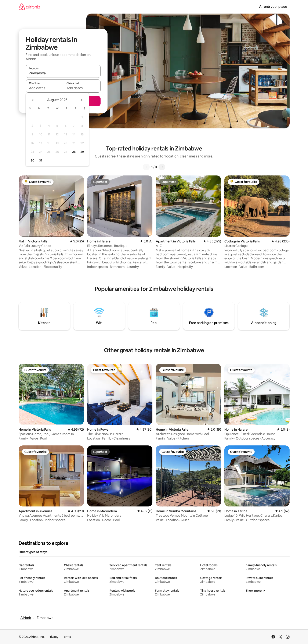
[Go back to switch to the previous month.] (33, 100)
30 (32, 160)
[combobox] (63, 73)
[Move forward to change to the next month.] (81, 100)
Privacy (53, 637)
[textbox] (44, 87)
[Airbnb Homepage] (29, 6)
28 (74, 152)
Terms (66, 637)
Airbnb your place (273, 6)
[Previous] (146, 167)
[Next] (162, 167)
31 (40, 160)
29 (82, 152)
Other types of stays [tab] (33, 552)
